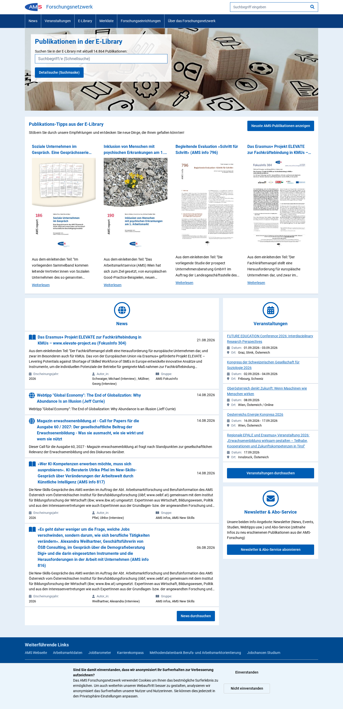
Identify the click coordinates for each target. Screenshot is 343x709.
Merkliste (106, 21)
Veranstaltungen (58, 21)
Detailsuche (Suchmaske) (59, 72)
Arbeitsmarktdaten (67, 653)
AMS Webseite (36, 653)
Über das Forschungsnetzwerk (191, 21)
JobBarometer (99, 653)
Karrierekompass (130, 653)
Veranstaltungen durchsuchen (271, 473)
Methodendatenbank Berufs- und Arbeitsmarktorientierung (195, 653)
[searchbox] (274, 7)
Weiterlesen (41, 285)
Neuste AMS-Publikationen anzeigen (280, 126)
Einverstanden (246, 672)
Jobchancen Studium (263, 653)
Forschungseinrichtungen (141, 21)
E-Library (85, 21)
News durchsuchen (196, 616)
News (33, 21)
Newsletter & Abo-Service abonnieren (271, 550)
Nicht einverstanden (247, 688)
